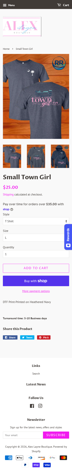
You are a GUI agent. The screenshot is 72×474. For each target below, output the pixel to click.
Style (6, 214)
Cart (65, 5)
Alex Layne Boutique (40, 446)
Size (5, 231)
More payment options (36, 291)
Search (36, 373)
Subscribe (56, 435)
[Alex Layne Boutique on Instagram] (40, 406)
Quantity (8, 247)
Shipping (8, 194)
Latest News (36, 384)
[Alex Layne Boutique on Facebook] (32, 406)
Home (6, 49)
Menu (11, 5)
